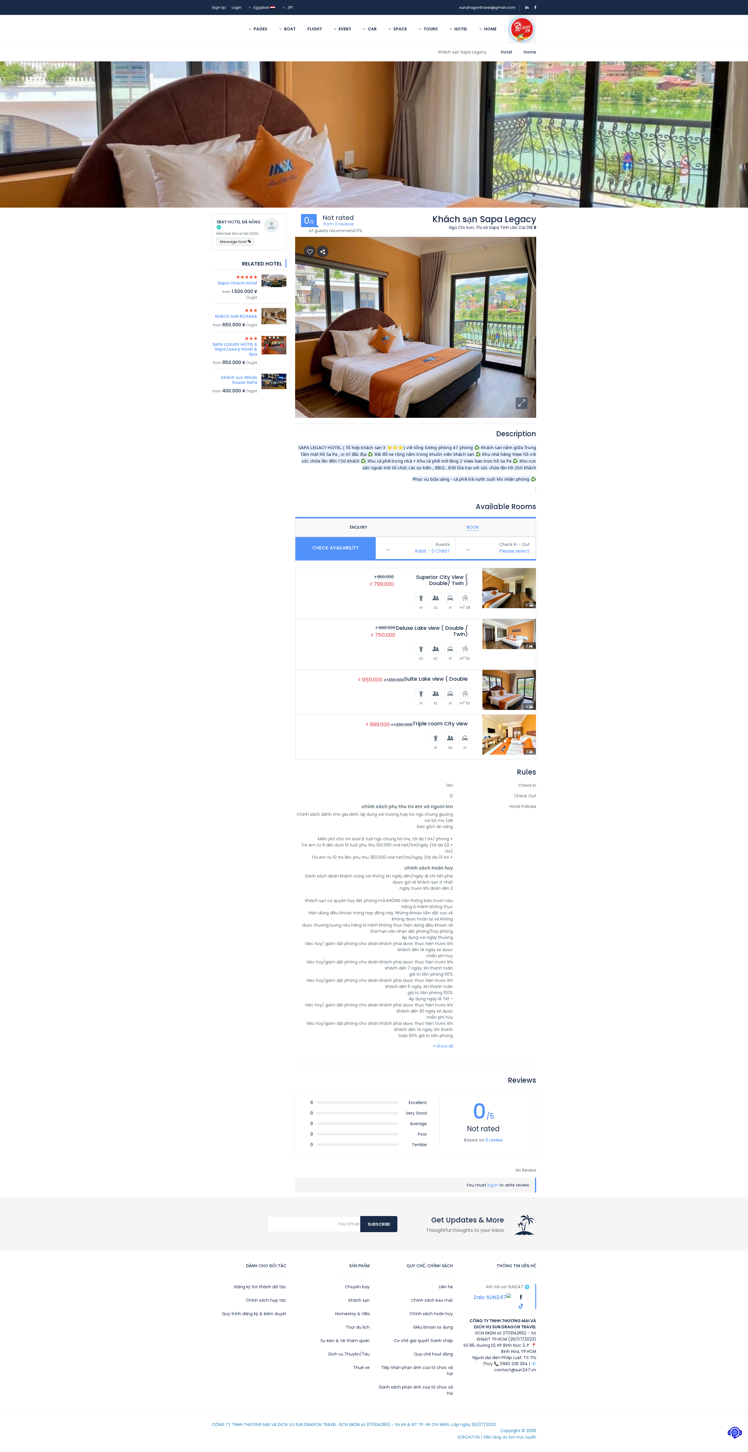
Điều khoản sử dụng (433, 1327)
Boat (289, 29)
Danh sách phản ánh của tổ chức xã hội (416, 1390)
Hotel (460, 29)
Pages (260, 29)
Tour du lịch (358, 1327)
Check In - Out (514, 544)
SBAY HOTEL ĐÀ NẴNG (239, 222)
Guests (442, 544)
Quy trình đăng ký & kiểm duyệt (254, 1314)
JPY (289, 7)
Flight (314, 29)
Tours (430, 29)
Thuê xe (361, 1367)
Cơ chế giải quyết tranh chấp (423, 1341)
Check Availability (335, 547)
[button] (521, 403)
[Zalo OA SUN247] (492, 1297)
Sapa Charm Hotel (237, 283)
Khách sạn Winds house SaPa (239, 380)
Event (344, 29)
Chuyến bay (357, 1287)
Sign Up (219, 7)
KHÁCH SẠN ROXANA (236, 316)
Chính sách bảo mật (432, 1300)
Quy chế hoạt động (433, 1354)
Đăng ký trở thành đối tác (260, 1287)
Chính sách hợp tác (266, 1300)
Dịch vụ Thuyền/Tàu (349, 1354)
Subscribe (379, 1224)
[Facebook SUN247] (520, 1297)
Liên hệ (446, 1287)
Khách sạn (359, 1300)
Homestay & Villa (352, 1314)
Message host (234, 241)
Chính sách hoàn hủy (431, 1314)
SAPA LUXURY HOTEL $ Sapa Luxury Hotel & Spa (234, 349)
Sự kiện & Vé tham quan (345, 1341)
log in (492, 1185)
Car (372, 29)
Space (399, 29)
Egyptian (261, 7)
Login (236, 7)
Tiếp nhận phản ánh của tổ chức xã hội (417, 1371)
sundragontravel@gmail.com (487, 7)
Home (489, 29)
